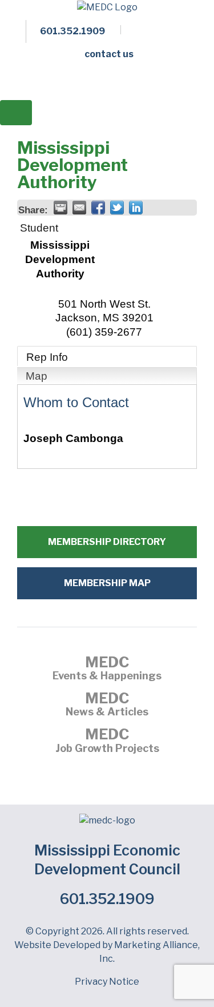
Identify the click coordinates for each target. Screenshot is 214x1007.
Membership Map (107, 583)
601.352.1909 (107, 899)
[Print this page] (60, 207)
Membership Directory (107, 541)
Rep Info (47, 357)
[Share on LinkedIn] (136, 207)
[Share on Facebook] (98, 207)
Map (36, 376)
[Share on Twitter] (117, 207)
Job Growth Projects (107, 742)
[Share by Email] (79, 207)
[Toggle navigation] (16, 112)
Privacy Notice (107, 981)
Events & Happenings (107, 670)
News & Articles (107, 706)
